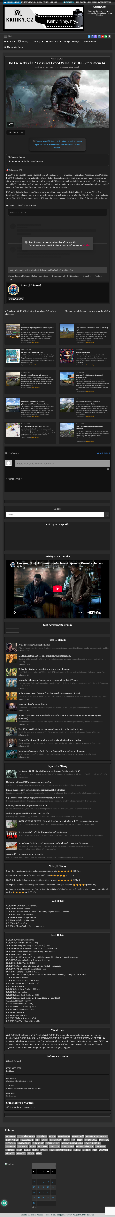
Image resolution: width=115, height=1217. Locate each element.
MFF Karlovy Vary (52, 1143)
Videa (95, 1150)
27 (48, 1198)
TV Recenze (86, 1150)
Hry (39, 41)
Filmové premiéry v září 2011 (55, 1044)
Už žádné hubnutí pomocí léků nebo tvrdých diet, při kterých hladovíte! (47, 957)
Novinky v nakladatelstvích (72, 1143)
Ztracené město (23, 909)
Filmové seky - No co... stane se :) (30, 926)
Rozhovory (10, 1150)
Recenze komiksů (67, 1146)
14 (53, 1187)
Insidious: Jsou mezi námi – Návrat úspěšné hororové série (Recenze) (52, 751)
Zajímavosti (103, 1150)
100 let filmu (10, 1136)
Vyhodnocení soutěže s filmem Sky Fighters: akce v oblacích (43, 912)
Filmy (10, 41)
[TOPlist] (9, 1164)
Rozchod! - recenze (25, 915)
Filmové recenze (27, 1140)
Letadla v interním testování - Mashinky (35, 375)
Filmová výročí (78, 1136)
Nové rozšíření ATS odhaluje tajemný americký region (92, 329)
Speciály (35, 1150)
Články (39, 1153)
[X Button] (89, 36)
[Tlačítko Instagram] (99, 36)
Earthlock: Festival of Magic (27, 989)
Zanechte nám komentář (70, 67)
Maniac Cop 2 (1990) (24, 1004)
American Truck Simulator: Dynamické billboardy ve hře (89, 376)
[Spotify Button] (105, 36)
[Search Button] (109, 36)
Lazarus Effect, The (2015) (27, 980)
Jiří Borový (41, 67)
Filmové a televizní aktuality (96, 1136)
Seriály (25, 41)
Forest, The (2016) (24, 954)
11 (38, 1187)
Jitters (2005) (22, 1044)
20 (48, 1192)
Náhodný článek (15, 47)
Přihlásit (9, 1061)
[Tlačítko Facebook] (92, 36)
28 (53, 1198)
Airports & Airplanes (83, 352)
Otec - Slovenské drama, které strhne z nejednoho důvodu (31, 871)
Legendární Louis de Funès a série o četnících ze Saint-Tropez (48, 680)
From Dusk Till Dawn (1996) (27, 995)
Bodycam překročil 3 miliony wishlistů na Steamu (43, 832)
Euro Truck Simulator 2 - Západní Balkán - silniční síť (90, 427)
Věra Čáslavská (22, 978)
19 (43, 1192)
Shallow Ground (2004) (25, 1018)
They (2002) (20, 1012)
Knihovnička (104, 1140)
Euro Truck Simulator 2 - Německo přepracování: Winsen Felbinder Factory (35, 403)
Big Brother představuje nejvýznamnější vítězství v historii (34, 798)
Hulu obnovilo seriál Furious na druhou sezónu (28, 782)
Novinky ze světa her (92, 1143)
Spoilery (44, 1150)
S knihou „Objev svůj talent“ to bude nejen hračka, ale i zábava (45, 1041)
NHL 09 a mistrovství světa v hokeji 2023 (35, 426)
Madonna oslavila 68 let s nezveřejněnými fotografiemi (45, 656)
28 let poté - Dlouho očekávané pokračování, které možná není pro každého (39, 885)
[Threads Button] (95, 36)
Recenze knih (54, 1146)
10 (34, 1187)
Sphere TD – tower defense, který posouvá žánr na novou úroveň (49, 693)
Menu (10, 36)
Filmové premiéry (12, 1140)
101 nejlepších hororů (26, 1136)
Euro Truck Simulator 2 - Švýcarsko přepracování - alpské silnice (88, 403)
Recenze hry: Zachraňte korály (32, 352)
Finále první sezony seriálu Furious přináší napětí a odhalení (35, 790)
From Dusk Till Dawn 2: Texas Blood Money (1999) (37, 998)
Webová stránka (17, 299)
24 (34, 1198)
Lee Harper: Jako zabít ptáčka (28, 983)
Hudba (79, 1140)
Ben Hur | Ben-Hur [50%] (27, 943)
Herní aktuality (58, 59)
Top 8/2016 (19, 986)
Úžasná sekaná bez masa (28, 972)
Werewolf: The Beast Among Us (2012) (24, 854)
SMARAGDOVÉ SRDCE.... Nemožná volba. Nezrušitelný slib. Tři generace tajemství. (58, 821)
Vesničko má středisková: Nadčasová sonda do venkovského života (51, 729)
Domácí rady (42, 1136)
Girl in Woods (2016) (25, 963)
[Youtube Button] (102, 36)
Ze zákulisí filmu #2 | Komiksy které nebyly (35, 951)
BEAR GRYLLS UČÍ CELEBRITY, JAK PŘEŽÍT (79, 1038)
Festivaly (52, 1136)
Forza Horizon (21, 992)
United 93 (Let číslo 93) (27, 906)
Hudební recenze (91, 1140)
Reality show (22, 1146)
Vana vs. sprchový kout (25, 1007)
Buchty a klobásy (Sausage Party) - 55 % (33, 946)
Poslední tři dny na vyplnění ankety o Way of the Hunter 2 (37, 329)
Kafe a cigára (21, 923)
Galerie (44, 1140)
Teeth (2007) (21, 1015)
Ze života (30, 1153)
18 (39, 1192)
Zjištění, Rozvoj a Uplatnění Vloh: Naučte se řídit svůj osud (31, 880)
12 (43, 1187)
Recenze (33, 1146)
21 (53, 1192)
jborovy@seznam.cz (26, 1107)
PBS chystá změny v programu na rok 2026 (27, 805)
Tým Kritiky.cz (74, 41)
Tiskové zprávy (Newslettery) (60, 1150)
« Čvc (34, 1207)
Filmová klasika (64, 1136)
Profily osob (10, 1146)
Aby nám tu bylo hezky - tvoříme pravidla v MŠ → (88, 311)
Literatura (53, 41)
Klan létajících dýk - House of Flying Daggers (49, 1047)
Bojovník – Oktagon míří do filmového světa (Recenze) (44, 669)
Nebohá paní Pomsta (25, 920)
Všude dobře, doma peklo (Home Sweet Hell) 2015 (28, 875)
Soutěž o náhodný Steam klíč (27, 1021)
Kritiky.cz (99, 7)
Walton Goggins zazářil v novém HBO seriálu (27, 813)
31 (34, 1203)
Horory (66, 1140)
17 (34, 1192)
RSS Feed (10, 1071)
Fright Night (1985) (36, 1038)
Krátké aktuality (24, 1143)
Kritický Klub (11, 1143)
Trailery (77, 1150)
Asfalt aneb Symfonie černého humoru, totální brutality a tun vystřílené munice (51, 975)
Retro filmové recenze (84, 1146)
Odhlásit (17, 1061)
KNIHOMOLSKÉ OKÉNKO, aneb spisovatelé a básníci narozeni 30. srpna (53, 843)
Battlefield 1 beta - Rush (25, 1009)
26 (43, 1198)
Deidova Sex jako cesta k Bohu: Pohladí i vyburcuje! (38, 966)
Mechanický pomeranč (26, 917)
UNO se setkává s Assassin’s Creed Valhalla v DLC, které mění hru (57, 63)
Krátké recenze (38, 1143)
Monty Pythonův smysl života (33, 704)
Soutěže (27, 1150)
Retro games (100, 1146)
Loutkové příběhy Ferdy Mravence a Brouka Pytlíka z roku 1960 (49, 771)
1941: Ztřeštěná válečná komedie (34, 645)
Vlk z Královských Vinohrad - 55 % (31, 969)
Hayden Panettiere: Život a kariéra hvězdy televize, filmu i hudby (50, 740)
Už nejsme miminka (25, 940)
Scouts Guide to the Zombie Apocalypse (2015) (36, 948)
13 (48, 1187)
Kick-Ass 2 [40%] (96, 1041)
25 (39, 1198)
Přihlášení (105, 453)
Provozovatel (89, 41)
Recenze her (42, 1146)
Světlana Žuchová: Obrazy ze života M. (33, 960)
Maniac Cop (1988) (23, 1001)
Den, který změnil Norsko (30, 1035)
